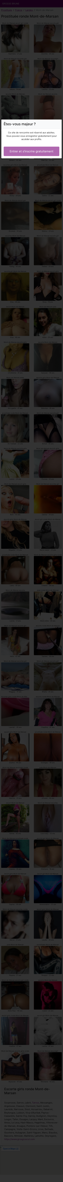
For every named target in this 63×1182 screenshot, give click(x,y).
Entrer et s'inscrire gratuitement (31, 151)
